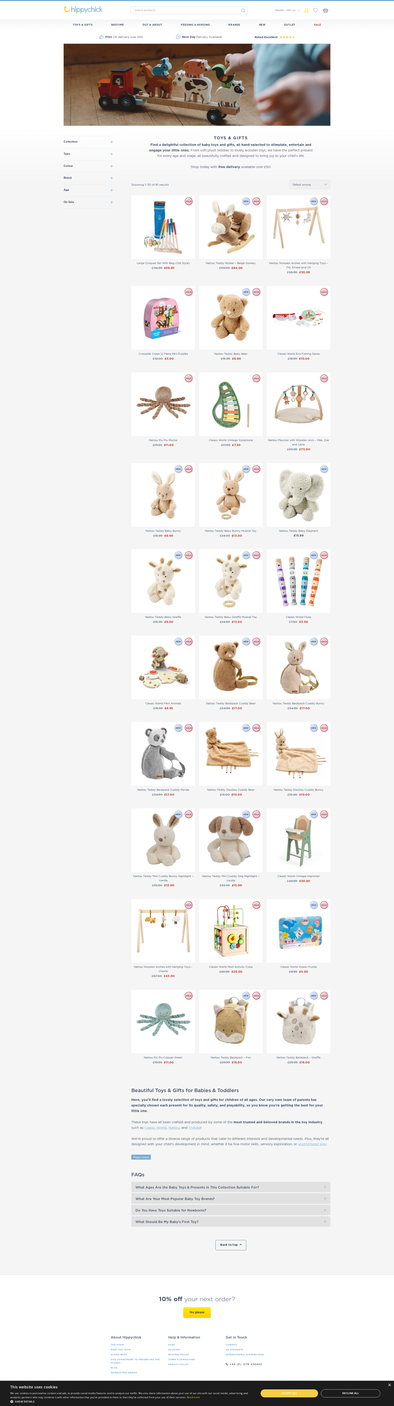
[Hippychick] (95, 10)
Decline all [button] (350, 1393)
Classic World (155, 1127)
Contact (231, 1345)
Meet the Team (121, 1350)
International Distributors (245, 1355)
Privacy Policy (178, 1365)
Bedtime (117, 25)
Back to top (229, 1245)
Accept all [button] (289, 1393)
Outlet (289, 25)
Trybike (194, 1127)
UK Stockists (234, 1350)
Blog (114, 1368)
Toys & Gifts (83, 25)
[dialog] (197, 1393)
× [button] (389, 1385)
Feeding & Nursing (195, 25)
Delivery (174, 1350)
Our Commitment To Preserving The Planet (135, 1361)
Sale (317, 25)
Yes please (197, 1312)
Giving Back (119, 1355)
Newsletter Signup (124, 1373)
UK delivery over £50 (124, 37)
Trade (279, 10)
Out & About (152, 25)
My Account (306, 10)
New (262, 25)
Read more (141, 1157)
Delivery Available (202, 37)
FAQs (171, 1345)
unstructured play (312, 1144)
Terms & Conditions (181, 1360)
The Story (117, 1345)
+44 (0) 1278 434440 (246, 1364)
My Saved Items (315, 10)
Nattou (174, 1127)
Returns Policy (178, 1355)
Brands (234, 25)
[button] (131, 1401)
